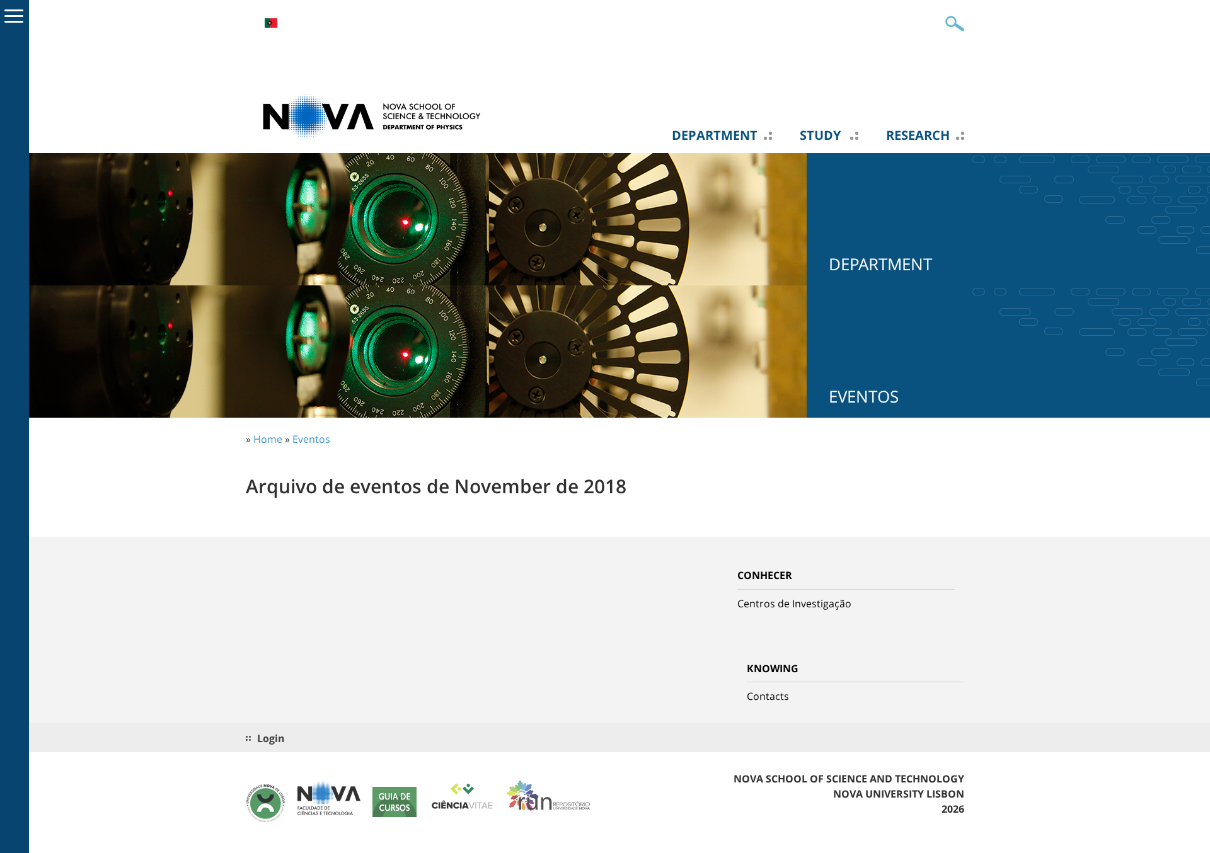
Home (267, 439)
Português (271, 23)
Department (715, 135)
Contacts (768, 696)
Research (918, 135)
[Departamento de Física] (372, 115)
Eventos (311, 439)
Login (271, 738)
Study (822, 135)
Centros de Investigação (794, 603)
